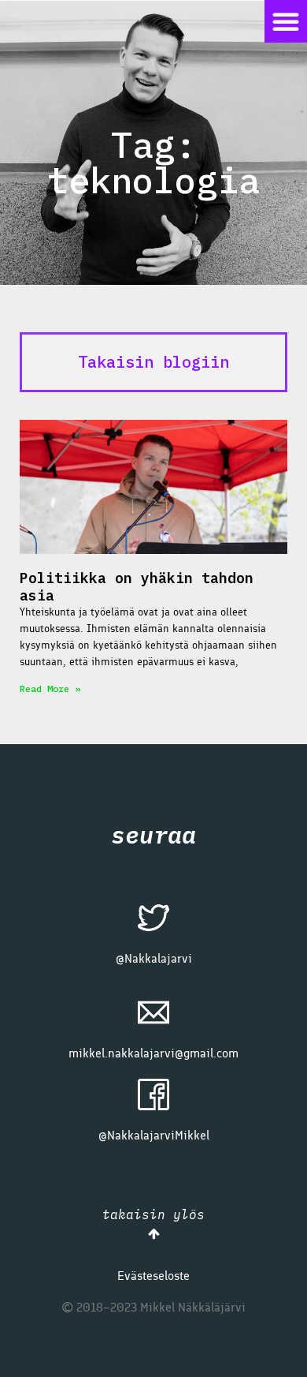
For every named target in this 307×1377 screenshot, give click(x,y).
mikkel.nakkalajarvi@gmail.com (153, 1053)
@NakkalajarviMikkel (153, 1135)
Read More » (50, 688)
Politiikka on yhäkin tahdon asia (136, 586)
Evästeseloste (153, 1275)
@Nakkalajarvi (154, 958)
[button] (285, 21)
